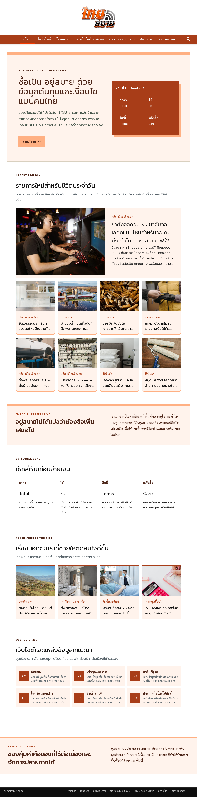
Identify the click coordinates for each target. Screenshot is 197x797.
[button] (188, 39)
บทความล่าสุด (165, 39)
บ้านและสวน (63, 39)
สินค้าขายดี (94, 693)
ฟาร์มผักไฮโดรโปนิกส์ (157, 693)
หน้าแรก (27, 39)
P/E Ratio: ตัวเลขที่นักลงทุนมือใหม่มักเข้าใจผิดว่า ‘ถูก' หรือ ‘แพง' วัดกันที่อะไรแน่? (161, 616)
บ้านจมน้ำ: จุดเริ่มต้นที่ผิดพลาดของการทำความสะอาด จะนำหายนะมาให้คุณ (77, 331)
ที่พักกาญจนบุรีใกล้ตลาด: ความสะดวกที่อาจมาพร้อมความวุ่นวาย (76, 616)
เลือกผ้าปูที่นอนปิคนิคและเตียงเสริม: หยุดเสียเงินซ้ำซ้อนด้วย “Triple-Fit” (118, 388)
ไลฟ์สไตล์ (44, 39)
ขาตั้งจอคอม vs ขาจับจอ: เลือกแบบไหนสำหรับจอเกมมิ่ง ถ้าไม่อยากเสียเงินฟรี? (141, 233)
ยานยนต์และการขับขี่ (121, 39)
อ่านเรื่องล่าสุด (31, 141)
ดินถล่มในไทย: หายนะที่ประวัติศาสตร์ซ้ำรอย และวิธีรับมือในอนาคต (35, 613)
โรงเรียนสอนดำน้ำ (43, 693)
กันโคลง (36, 672)
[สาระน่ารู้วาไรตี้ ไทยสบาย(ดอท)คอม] (98, 17)
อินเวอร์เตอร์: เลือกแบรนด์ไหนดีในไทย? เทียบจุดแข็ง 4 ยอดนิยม (33, 331)
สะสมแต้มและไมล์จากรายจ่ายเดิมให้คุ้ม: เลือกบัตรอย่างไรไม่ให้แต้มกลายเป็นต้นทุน (161, 331)
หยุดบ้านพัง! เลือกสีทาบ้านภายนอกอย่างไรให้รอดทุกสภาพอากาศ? (161, 386)
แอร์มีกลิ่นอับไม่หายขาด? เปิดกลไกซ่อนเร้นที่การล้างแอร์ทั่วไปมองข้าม (118, 331)
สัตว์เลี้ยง (146, 39)
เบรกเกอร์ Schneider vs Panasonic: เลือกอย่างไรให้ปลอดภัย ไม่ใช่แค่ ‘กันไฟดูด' (77, 388)
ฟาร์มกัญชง (150, 672)
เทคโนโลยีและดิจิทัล (90, 39)
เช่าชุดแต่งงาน (97, 672)
